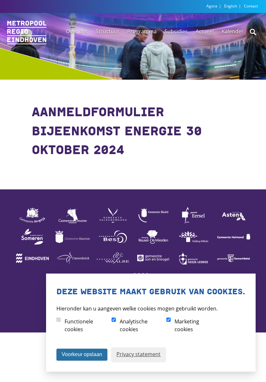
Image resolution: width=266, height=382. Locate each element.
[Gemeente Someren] (32, 244)
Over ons (77, 31)
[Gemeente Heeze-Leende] (193, 265)
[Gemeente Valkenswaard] (112, 223)
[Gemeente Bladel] (153, 223)
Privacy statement (138, 354)
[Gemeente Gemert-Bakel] (233, 265)
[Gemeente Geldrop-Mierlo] (193, 244)
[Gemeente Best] (112, 244)
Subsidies (176, 31)
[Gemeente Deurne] (72, 223)
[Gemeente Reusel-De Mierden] (153, 244)
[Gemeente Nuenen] (72, 244)
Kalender (233, 31)
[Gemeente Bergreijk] (32, 223)
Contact (251, 6)
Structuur (107, 31)
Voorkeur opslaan (82, 354)
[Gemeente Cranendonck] (72, 265)
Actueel (205, 31)
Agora (211, 6)
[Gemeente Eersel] (193, 223)
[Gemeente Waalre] (112, 265)
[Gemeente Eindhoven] (32, 265)
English (230, 6)
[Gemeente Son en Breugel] (153, 265)
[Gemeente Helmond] (233, 244)
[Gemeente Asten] (233, 223)
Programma (142, 31)
